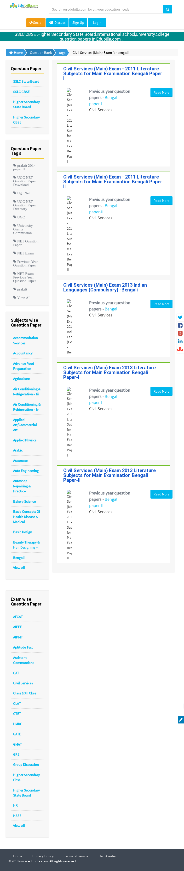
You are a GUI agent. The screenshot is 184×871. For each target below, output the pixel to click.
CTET (17, 713)
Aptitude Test (23, 647)
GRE (16, 754)
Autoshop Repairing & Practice (22, 485)
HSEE (17, 815)
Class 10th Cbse (24, 693)
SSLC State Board (26, 81)
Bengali (19, 557)
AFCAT (18, 616)
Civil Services (23, 683)
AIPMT (18, 637)
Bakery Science (24, 501)
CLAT (17, 703)
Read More (161, 92)
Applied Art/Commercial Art (25, 424)
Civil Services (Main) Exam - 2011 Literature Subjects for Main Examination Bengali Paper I (112, 73)
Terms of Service (76, 856)
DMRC (17, 724)
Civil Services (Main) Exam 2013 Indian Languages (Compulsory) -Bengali (105, 287)
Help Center (107, 856)
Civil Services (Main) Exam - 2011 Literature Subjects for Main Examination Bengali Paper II (112, 181)
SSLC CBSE (21, 91)
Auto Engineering (26, 470)
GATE (17, 734)
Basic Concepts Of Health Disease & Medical (26, 516)
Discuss (59, 22)
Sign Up (78, 22)
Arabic (18, 450)
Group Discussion (26, 764)
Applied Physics (24, 440)
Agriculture (21, 378)
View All (19, 567)
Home (17, 856)
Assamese (20, 460)
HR (15, 805)
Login (97, 22)
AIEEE (17, 626)
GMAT (17, 744)
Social (37, 22)
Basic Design (22, 532)
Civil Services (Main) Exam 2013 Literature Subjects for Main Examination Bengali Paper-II (109, 475)
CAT (16, 673)
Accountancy (23, 353)
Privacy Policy (43, 856)
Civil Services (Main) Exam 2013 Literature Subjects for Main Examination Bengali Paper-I (109, 372)
